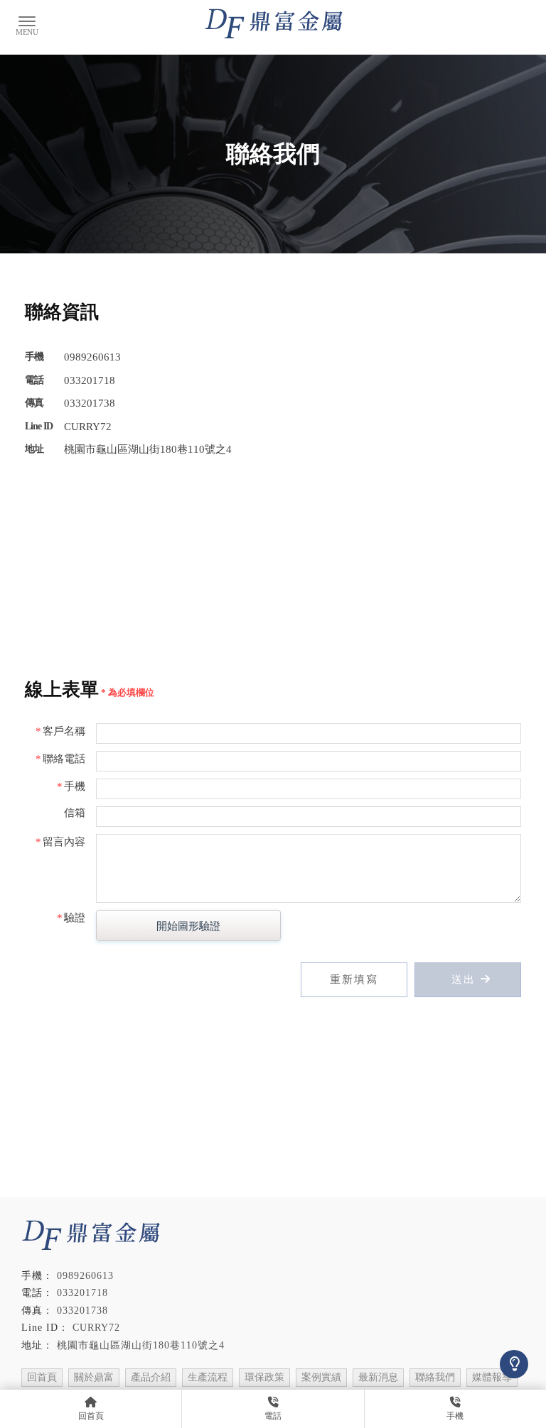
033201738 (82, 1310)
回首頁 (42, 1377)
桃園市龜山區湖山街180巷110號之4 (141, 1345)
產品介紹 (151, 1377)
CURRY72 (96, 1327)
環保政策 (264, 1377)
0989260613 (85, 1275)
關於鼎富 (94, 1377)
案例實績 (321, 1377)
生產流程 (208, 1377)
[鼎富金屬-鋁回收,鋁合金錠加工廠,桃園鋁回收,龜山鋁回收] (273, 25)
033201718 (82, 1292)
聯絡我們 (435, 1377)
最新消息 (378, 1377)
